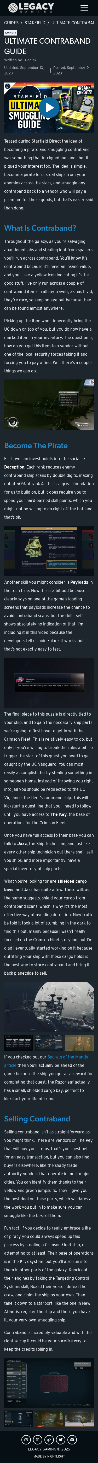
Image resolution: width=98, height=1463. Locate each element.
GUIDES (11, 22)
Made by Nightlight (49, 1456)
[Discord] (72, 1439)
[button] (49, 108)
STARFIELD (35, 22)
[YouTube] (26, 1439)
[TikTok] (49, 1439)
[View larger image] (49, 404)
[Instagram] (37, 1439)
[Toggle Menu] (84, 8)
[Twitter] (60, 1439)
